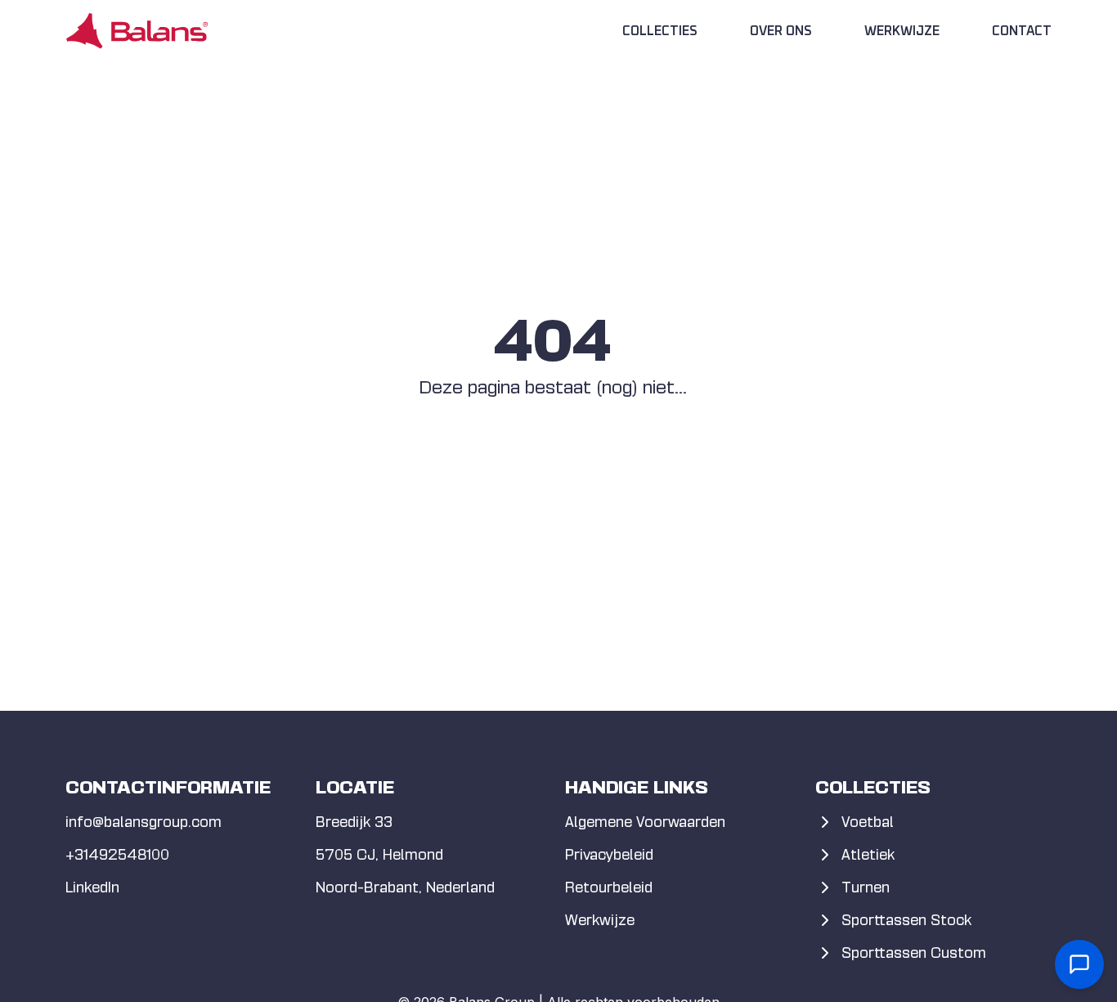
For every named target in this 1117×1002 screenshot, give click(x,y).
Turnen (865, 887)
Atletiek (868, 854)
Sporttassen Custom (913, 952)
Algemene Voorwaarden (645, 821)
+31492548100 (117, 854)
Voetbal (867, 821)
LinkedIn (92, 887)
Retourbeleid (609, 887)
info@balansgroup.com (143, 821)
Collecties (660, 31)
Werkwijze (902, 31)
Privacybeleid (609, 854)
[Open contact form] (1079, 964)
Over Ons (781, 31)
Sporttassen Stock (906, 920)
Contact (1022, 31)
